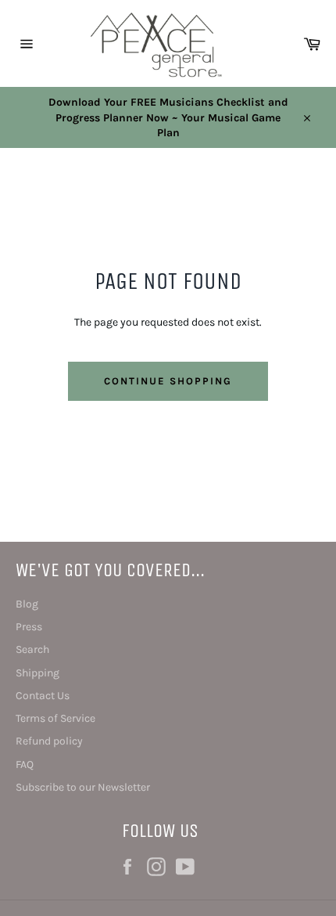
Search (32, 649)
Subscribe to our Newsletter (83, 787)
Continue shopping (167, 381)
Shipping (37, 673)
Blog (27, 604)
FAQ (25, 764)
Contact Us (43, 695)
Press (29, 626)
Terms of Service (55, 718)
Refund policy (49, 741)
